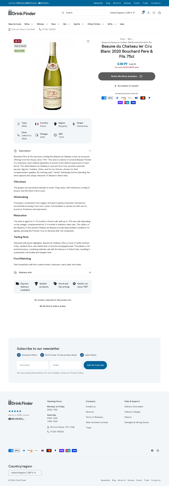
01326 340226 (49, 29)
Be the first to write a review (53, 306)
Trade (145, 3)
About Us (117, 3)
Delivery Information (134, 406)
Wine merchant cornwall (97, 422)
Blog (108, 3)
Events (137, 3)
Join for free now (95, 365)
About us (90, 411)
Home (122, 39)
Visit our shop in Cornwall (23, 29)
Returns (128, 417)
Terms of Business (94, 417)
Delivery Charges (132, 411)
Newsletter (98, 3)
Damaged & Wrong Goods (137, 422)
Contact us (156, 3)
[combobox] (84, 13)
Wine (130, 39)
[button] (29, 24)
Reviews (127, 3)
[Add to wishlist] (88, 41)
